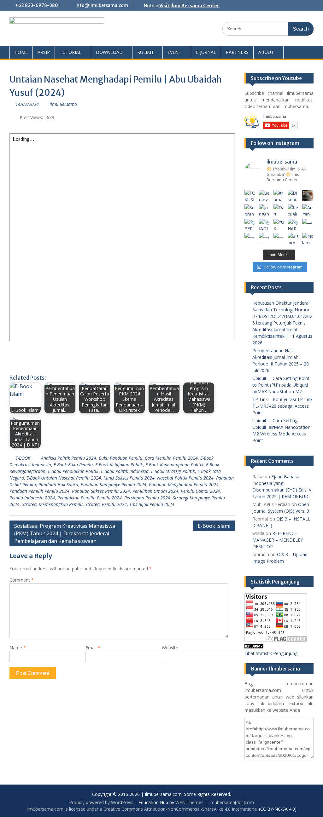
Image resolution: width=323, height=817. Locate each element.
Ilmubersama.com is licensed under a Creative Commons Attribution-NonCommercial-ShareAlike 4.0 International (142, 809)
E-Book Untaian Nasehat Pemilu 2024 (63, 478)
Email (92, 648)
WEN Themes (189, 802)
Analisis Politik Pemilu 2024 (68, 458)
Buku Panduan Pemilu (120, 458)
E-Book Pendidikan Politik (73, 471)
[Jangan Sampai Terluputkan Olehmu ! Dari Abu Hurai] (264, 210)
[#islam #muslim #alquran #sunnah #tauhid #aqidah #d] (293, 238)
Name (17, 648)
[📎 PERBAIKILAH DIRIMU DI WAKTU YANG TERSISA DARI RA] (250, 224)
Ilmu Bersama (63, 104)
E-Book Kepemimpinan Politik (174, 465)
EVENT (174, 52)
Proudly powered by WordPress (101, 802)
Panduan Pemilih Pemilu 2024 (39, 491)
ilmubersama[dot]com (231, 802)
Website (170, 648)
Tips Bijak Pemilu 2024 (151, 504)
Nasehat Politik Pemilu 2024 (185, 478)
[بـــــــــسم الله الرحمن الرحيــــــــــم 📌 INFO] (308, 224)
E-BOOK (22, 458)
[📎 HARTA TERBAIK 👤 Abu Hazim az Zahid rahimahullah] (293, 224)
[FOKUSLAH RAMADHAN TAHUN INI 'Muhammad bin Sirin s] (250, 195)
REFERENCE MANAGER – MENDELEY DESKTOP (277, 539)
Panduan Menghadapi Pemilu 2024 (184, 484)
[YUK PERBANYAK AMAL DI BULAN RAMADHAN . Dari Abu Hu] (279, 224)
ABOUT (266, 52)
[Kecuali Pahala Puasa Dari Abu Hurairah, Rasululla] (293, 210)
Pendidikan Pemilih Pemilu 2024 (89, 498)
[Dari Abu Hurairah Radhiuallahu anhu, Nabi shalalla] (279, 210)
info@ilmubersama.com (101, 5)
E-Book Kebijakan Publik (119, 465)
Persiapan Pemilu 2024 (147, 498)
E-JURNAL (206, 52)
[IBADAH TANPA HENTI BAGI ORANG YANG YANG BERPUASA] (308, 195)
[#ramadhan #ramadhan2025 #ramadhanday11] (279, 195)
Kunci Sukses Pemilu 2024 (129, 478)
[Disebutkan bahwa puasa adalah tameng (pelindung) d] (293, 195)
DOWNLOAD (109, 52)
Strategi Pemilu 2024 (106, 504)
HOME (21, 52)
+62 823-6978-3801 (37, 5)
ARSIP (44, 52)
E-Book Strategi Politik (173, 471)
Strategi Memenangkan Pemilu (52, 504)
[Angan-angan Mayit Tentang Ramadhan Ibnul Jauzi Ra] (308, 210)
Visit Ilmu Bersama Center (189, 6)
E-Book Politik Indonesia (125, 471)
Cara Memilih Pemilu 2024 (171, 458)
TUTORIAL (70, 52)
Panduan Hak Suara (58, 484)
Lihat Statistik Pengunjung (270, 653)
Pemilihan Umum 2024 (155, 491)
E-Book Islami (214, 525)
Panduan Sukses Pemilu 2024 (101, 491)
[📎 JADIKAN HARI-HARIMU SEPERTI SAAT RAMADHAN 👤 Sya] (264, 224)
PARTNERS (237, 52)
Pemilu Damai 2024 (200, 491)
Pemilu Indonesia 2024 (32, 498)
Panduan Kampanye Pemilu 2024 (113, 484)
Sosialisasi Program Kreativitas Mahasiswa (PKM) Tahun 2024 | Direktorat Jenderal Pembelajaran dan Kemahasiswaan (64, 533)
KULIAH (145, 52)
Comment (21, 580)
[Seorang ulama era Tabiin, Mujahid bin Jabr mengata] (250, 210)
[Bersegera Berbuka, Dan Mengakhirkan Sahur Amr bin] (264, 195)
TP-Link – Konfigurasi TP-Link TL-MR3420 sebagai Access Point (282, 406)
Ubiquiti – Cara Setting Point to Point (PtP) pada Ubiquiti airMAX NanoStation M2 (280, 384)
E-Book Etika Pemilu (73, 465)
